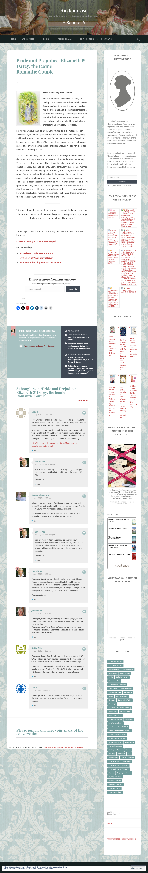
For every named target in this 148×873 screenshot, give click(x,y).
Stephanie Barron (114, 788)
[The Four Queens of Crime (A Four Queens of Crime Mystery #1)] (134, 559)
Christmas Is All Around (117, 546)
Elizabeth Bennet (75, 344)
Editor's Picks (113, 688)
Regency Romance (115, 780)
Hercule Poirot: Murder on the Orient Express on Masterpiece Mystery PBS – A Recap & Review (81, 358)
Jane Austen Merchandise (117, 738)
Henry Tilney (113, 711)
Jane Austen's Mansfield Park (118, 727)
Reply (84, 413)
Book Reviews (125, 673)
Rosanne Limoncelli (115, 556)
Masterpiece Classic (115, 746)
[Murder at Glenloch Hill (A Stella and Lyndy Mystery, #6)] (134, 533)
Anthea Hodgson (114, 538)
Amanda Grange (128, 669)
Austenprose (74, 10)
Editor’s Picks (87, 39)
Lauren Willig (129, 742)
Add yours (83, 400)
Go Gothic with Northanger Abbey (120, 708)
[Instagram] (74, 22)
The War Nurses (114, 537)
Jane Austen (129, 719)
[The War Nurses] (134, 542)
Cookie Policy (48, 868)
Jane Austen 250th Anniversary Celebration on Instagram (133, 347)
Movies (128, 750)
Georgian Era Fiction (124, 700)
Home (13, 39)
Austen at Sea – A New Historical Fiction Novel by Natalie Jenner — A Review (112, 401)
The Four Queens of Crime (119, 554)
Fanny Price (128, 692)
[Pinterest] (79, 22)
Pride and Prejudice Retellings (118, 765)
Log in (109, 823)
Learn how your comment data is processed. (63, 747)
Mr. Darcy (112, 753)
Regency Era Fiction (115, 777)
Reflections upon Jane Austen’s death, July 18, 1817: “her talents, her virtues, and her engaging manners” (80, 369)
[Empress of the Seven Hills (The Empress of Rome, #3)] (134, 525)
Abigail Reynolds (114, 669)
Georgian (112, 700)
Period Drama (113, 757)
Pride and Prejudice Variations (119, 769)
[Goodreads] (84, 22)
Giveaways (112, 704)
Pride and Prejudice (82, 348)
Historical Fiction (125, 711)
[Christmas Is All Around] (134, 551)
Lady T (34, 412)
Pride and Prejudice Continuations (120, 761)
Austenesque (113, 673)
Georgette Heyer (121, 696)
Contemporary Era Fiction (117, 684)
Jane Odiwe (80, 346)
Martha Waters (114, 547)
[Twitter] (64, 22)
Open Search (138, 39)
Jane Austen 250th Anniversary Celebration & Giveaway (112, 346)
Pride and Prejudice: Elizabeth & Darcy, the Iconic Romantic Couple (51, 66)
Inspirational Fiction (115, 719)
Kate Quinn (113, 521)
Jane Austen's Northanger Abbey (119, 730)
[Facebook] (69, 22)
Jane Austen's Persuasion (117, 734)
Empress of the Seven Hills (119, 520)
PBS (129, 753)
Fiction (111, 696)
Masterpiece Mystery (116, 750)
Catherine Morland (122, 677)
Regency (111, 773)
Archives (110, 812)
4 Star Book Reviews (115, 661)
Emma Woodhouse (115, 692)
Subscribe (72, 289)
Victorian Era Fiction (115, 792)
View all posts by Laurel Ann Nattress (39, 346)
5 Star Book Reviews (115, 665)
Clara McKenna (114, 530)
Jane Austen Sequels (115, 742)
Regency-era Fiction (123, 773)
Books (111, 677)
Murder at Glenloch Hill (117, 528)
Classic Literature (114, 681)
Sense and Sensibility (115, 784)
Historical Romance (115, 715)
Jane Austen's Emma (115, 723)
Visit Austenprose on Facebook (121, 839)
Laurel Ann (40, 461)
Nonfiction (121, 753)
